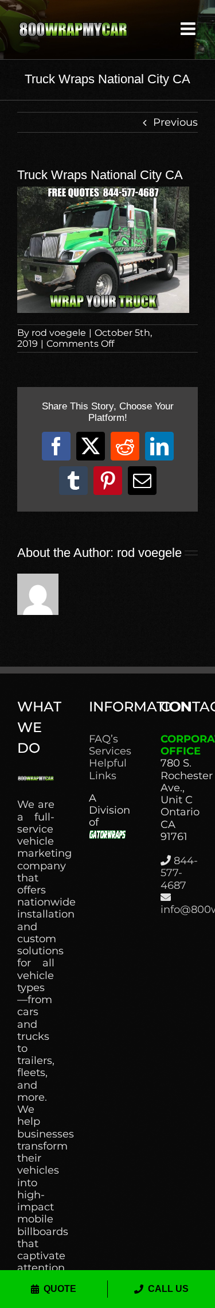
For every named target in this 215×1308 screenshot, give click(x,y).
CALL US (168, 1289)
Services (107, 751)
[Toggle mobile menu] (189, 28)
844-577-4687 (179, 872)
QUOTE (60, 1289)
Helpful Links (107, 769)
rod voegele (59, 332)
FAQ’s (103, 739)
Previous (175, 122)
